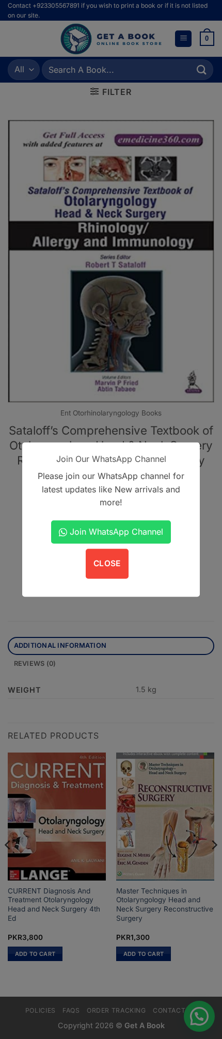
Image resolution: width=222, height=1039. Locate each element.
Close (107, 564)
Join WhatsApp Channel (115, 531)
